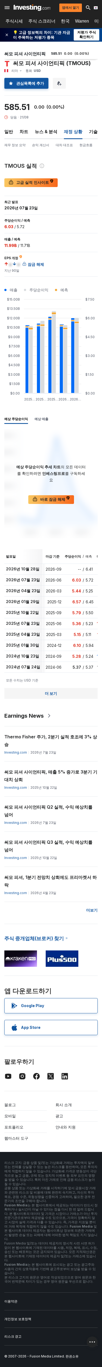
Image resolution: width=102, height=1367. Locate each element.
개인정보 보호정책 (17, 1319)
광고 (59, 1116)
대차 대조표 (64, 145)
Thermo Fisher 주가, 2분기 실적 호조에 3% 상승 (50, 740)
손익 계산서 (40, 145)
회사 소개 (63, 1104)
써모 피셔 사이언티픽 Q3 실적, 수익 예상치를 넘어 (48, 845)
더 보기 (51, 693)
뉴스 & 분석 (46, 131)
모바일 (10, 1116)
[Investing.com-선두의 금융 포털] (32, 7)
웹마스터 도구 (16, 1138)
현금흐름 (85, 145)
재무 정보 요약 (15, 145)
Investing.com (15, 752)
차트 (24, 131)
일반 (8, 131)
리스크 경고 (12, 1336)
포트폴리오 (13, 1127)
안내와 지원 (65, 1127)
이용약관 (10, 1301)
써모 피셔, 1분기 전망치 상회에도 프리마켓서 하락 (50, 881)
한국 (65, 21)
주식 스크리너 (41, 21)
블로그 (10, 1104)
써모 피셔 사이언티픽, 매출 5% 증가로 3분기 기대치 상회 (50, 775)
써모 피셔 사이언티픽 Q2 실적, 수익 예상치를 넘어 (48, 810)
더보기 (92, 910)
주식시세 (14, 21)
